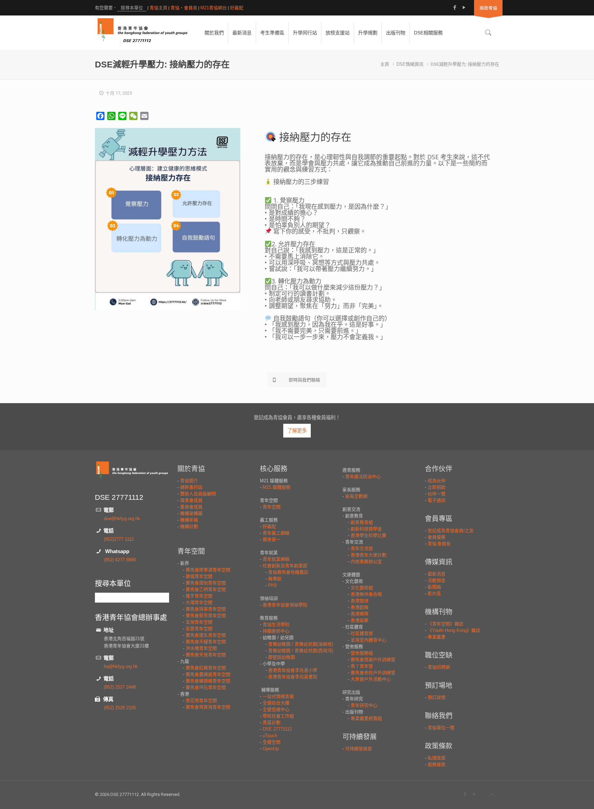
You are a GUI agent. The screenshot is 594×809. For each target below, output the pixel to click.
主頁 (384, 64)
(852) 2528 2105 (120, 707)
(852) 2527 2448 (120, 687)
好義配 (236, 7)
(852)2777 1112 (119, 539)
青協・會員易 (183, 7)
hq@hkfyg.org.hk (121, 666)
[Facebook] (454, 7)
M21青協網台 (213, 7)
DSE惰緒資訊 (410, 64)
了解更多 (297, 430)
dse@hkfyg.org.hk (122, 518)
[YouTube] (464, 7)
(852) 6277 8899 (120, 559)
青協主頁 (158, 7)
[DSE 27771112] (142, 32)
